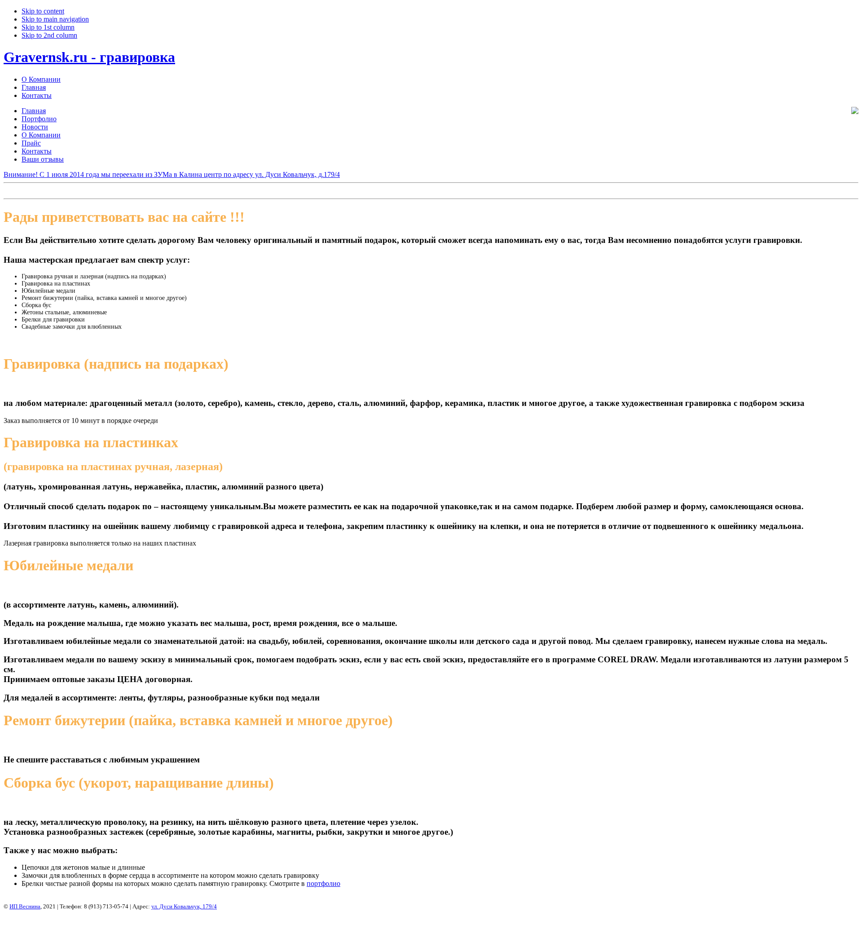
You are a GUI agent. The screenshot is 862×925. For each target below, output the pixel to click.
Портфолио (39, 119)
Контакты (37, 95)
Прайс (31, 143)
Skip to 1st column (48, 27)
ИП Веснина (24, 906)
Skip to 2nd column (49, 35)
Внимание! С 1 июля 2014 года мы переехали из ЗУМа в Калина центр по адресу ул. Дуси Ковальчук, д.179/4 (172, 174)
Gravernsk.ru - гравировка (89, 57)
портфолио (323, 883)
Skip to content (43, 11)
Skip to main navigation (55, 19)
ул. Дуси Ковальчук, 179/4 (184, 906)
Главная (34, 87)
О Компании (41, 79)
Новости (35, 127)
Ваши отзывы (43, 159)
